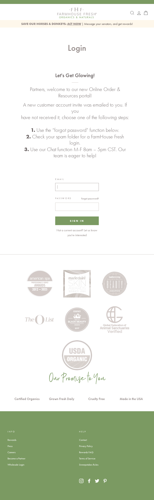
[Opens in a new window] (81, 480)
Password (63, 198)
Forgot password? (90, 198)
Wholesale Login (16, 464)
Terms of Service (87, 458)
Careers (12, 452)
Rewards (12, 439)
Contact (83, 439)
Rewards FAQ (86, 452)
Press (10, 446)
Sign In (77, 220)
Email (59, 179)
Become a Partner (16, 458)
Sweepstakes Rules (88, 464)
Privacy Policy (86, 446)
